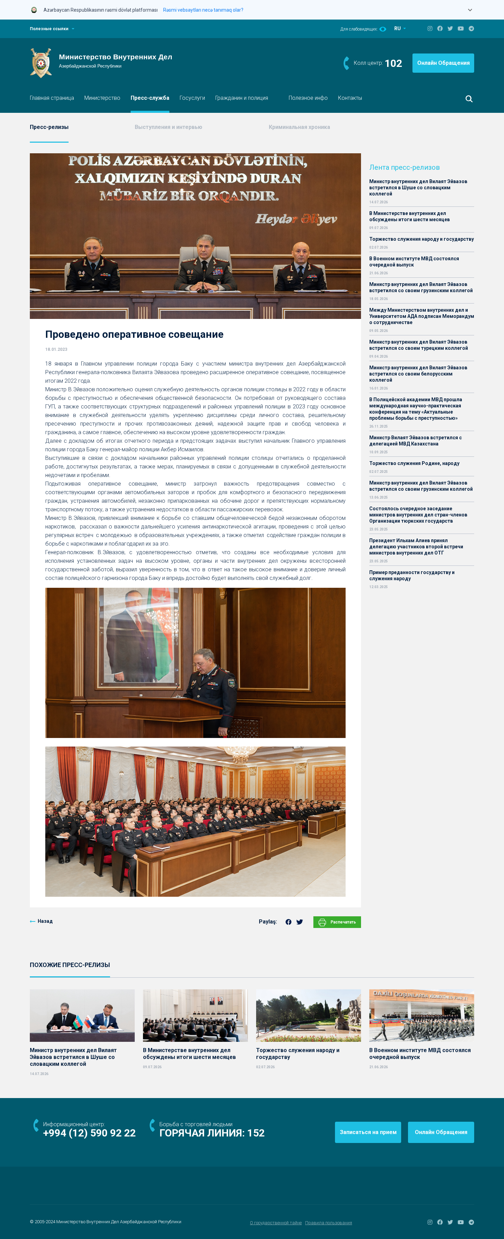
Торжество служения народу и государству (421, 239)
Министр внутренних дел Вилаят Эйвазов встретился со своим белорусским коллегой (418, 374)
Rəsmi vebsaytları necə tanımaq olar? (203, 10)
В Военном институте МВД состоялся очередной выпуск (414, 261)
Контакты (350, 98)
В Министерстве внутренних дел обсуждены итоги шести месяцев (409, 216)
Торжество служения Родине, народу (414, 463)
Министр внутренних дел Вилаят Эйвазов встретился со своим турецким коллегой (418, 345)
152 (256, 1133)
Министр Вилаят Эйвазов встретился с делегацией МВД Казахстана (415, 440)
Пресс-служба (150, 98)
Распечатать (342, 922)
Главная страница (52, 98)
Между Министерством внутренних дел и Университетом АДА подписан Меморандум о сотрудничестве (421, 316)
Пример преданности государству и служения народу (412, 575)
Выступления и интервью (168, 127)
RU (398, 28)
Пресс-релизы (49, 127)
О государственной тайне (276, 1222)
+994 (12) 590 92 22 (89, 1133)
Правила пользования (328, 1222)
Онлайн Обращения (443, 63)
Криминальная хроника (299, 127)
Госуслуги (192, 98)
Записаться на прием (368, 1132)
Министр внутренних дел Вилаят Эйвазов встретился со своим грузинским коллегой (421, 287)
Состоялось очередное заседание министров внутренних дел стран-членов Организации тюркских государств (418, 515)
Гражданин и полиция (241, 98)
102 (393, 63)
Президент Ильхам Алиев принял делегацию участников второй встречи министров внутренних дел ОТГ (416, 547)
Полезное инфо (308, 98)
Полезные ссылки (49, 28)
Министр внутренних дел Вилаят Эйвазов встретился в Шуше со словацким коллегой (418, 187)
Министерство (102, 98)
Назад (45, 921)
